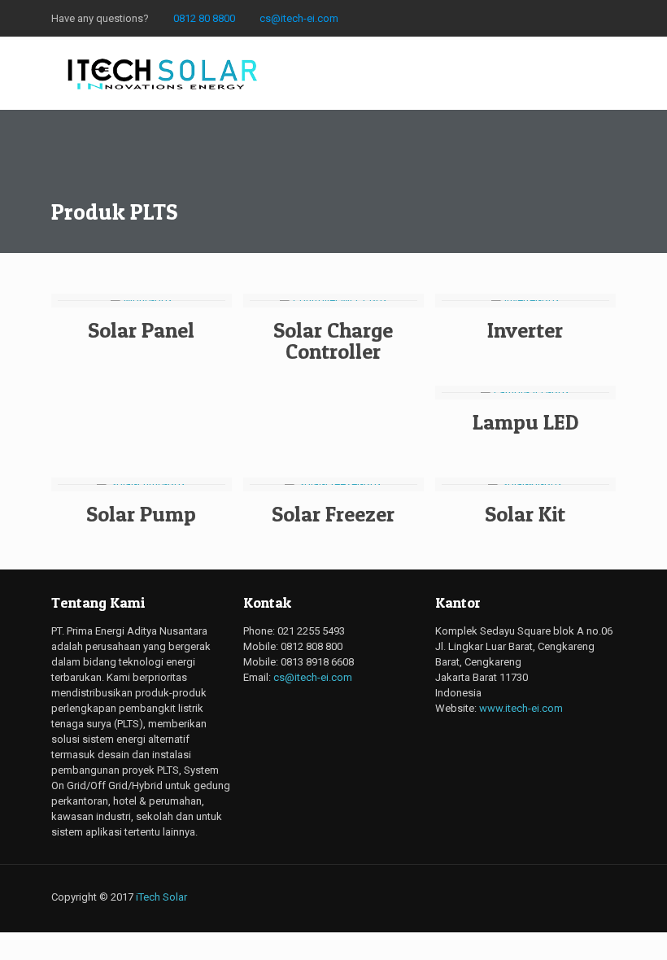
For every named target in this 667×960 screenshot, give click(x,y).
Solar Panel (141, 330)
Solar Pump (141, 513)
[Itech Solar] (163, 73)
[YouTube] (541, 18)
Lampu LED (525, 421)
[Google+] (475, 18)
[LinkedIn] (585, 18)
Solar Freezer (333, 513)
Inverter (525, 330)
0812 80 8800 (204, 18)
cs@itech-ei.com (298, 18)
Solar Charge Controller (333, 340)
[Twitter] (497, 18)
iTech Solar (161, 897)
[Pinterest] (607, 18)
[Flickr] (563, 18)
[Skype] (431, 18)
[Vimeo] (519, 18)
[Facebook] (453, 18)
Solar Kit (525, 513)
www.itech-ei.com (521, 708)
